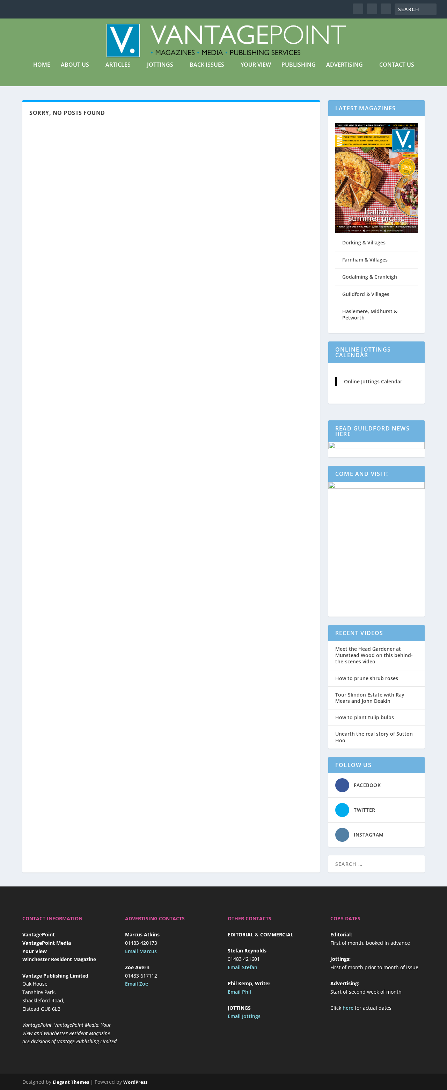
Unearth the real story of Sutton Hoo (374, 737)
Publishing (298, 65)
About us (75, 65)
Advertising (344, 65)
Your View (256, 65)
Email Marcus (141, 951)
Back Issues (207, 65)
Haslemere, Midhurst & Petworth (369, 314)
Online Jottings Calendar (373, 381)
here (348, 1007)
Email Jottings (244, 1016)
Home (41, 65)
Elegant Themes (71, 1082)
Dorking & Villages (364, 242)
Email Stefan (242, 967)
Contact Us (396, 65)
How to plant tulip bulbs (364, 717)
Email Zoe (136, 983)
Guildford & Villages (365, 294)
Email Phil (239, 991)
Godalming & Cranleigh (369, 276)
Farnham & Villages (365, 259)
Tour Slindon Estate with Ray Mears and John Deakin (369, 698)
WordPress (135, 1082)
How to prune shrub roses (366, 678)
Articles (118, 65)
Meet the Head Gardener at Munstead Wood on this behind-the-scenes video (374, 655)
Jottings (160, 65)
